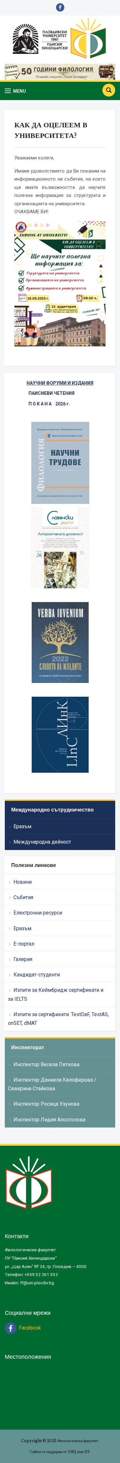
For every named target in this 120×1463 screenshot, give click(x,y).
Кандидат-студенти (36, 975)
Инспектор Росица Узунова (46, 1104)
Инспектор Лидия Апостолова (49, 1120)
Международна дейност (42, 842)
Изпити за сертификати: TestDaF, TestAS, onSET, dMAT (58, 1018)
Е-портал (23, 944)
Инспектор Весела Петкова (46, 1064)
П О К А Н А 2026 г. (49, 403)
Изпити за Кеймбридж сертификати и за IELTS (55, 994)
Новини (22, 882)
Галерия (22, 959)
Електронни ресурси (37, 913)
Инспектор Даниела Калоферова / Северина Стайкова (52, 1084)
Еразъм (22, 826)
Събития (23, 897)
